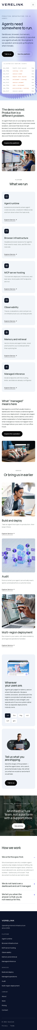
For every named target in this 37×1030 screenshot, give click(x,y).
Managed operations (9, 976)
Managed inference (9, 961)
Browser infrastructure (10, 943)
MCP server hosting (9, 948)
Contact (5, 1010)
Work (3, 1001)
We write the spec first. (13, 856)
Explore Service (9, 220)
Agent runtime (7, 939)
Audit (4, 981)
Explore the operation (12, 434)
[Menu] (33, 5)
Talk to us (7, 54)
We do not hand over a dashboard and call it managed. (16, 884)
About (4, 996)
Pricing (4, 1005)
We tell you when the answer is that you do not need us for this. (12, 897)
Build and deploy (8, 972)
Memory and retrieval (9, 957)
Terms (12, 1026)
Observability (6, 952)
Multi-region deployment (11, 986)
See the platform (24, 54)
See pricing (18, 826)
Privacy (5, 1026)
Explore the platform (11, 143)
